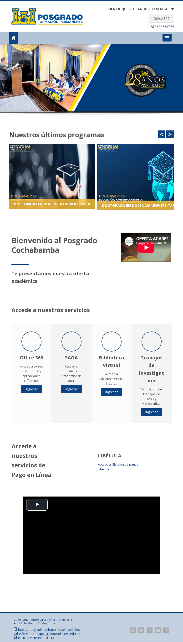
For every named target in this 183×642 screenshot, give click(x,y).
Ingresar (31, 389)
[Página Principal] (47, 16)
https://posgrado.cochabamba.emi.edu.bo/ (49, 630)
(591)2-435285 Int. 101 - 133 (37, 638)
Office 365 (161, 18)
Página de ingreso (161, 26)
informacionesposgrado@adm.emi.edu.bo (49, 634)
